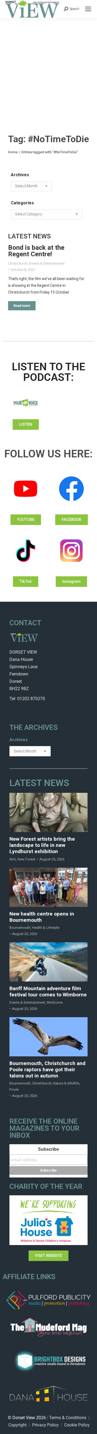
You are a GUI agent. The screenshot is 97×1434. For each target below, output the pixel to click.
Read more (21, 306)
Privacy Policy (45, 1425)
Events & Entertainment (47, 263)
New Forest (26, 859)
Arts (12, 859)
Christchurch (17, 263)
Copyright (17, 1425)
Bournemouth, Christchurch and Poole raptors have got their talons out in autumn (47, 1069)
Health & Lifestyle (45, 927)
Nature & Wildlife (66, 1083)
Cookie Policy (77, 1425)
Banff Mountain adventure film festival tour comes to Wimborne (48, 992)
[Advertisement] (48, 69)
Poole (14, 1089)
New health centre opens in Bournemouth (41, 917)
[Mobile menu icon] (88, 8)
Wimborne (55, 1002)
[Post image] (48, 812)
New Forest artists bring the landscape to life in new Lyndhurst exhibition (42, 845)
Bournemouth (19, 927)
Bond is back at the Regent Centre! (36, 251)
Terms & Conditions (67, 1417)
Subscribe (48, 1149)
